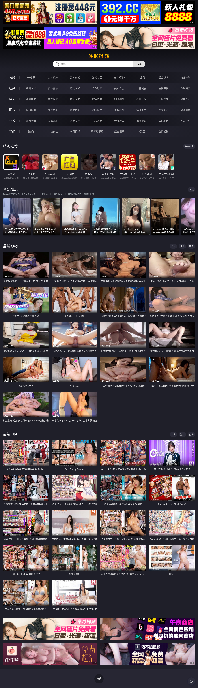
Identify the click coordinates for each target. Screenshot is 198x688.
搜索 (139, 64)
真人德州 (53, 77)
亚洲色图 (53, 110)
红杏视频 (119, 131)
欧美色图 (75, 110)
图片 (12, 110)
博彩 (12, 77)
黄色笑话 (163, 120)
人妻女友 (75, 120)
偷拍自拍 (53, 99)
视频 (12, 88)
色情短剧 (163, 131)
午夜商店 (53, 131)
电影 (12, 99)
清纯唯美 (141, 110)
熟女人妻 (119, 88)
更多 (191, 246)
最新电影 (10, 434)
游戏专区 (97, 77)
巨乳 (182, 246)
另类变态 (185, 99)
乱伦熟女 (163, 99)
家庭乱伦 (53, 120)
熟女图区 (163, 110)
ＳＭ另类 (185, 88)
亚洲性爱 (31, 99)
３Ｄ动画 (97, 88)
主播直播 (163, 88)
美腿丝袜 (119, 110)
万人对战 (75, 77)
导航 (12, 131)
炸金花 (141, 77)
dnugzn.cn (99, 56)
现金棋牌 (163, 77)
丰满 (173, 434)
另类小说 (141, 120)
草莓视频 (75, 131)
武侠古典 (97, 120)
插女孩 (31, 131)
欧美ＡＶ (75, 88)
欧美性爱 (97, 99)
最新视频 (10, 246)
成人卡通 (75, 99)
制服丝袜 (119, 99)
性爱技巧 (185, 120)
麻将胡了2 (119, 77)
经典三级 (141, 99)
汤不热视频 (97, 131)
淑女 (182, 434)
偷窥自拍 (31, 110)
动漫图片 (97, 110)
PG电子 (31, 77)
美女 (173, 246)
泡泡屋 (141, 131)
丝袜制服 (141, 88)
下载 (191, 189)
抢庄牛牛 (185, 77)
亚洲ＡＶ (31, 88)
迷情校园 (119, 120)
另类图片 (185, 110)
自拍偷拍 (53, 88)
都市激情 (31, 120)
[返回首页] (191, 681)
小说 (12, 121)
